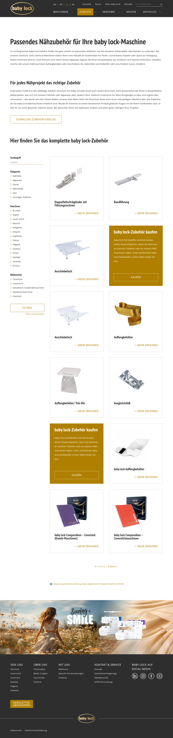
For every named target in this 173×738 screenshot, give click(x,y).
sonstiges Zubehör (22, 197)
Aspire (16, 214)
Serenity (17, 261)
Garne (16, 184)
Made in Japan (41, 673)
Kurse (98, 4)
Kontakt (128, 4)
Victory (16, 265)
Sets (15, 192)
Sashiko (16, 257)
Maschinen (60, 11)
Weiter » (114, 566)
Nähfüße (17, 176)
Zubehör (85, 11)
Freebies (63, 677)
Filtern (27, 308)
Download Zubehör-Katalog (36, 119)
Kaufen (131, 11)
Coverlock (17, 279)
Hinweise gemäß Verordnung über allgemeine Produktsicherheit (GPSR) (88, 583)
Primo (16, 253)
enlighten (17, 227)
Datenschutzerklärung (36, 730)
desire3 (16, 223)
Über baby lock (112, 4)
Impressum (16, 730)
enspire (16, 231)
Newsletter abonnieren (21, 704)
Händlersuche (101, 677)
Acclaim (16, 210)
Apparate (17, 180)
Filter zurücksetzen (35, 314)
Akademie (109, 11)
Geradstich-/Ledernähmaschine (28, 287)
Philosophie (39, 669)
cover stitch (18, 219)
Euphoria (17, 236)
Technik (37, 682)
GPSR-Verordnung (104, 682)
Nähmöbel (18, 188)
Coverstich (18, 283)
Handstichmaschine (22, 292)
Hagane (16, 244)
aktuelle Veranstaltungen (71, 673)
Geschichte (39, 677)
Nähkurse (63, 669)
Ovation (16, 248)
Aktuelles (149, 11)
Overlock (17, 296)
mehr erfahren (88, 213)
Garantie (86, 4)
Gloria (16, 240)
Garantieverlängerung (106, 673)
